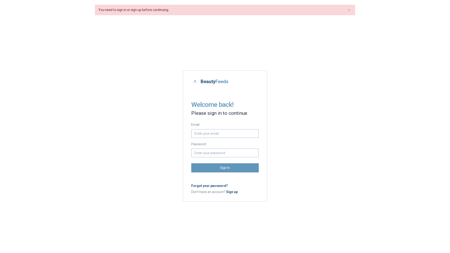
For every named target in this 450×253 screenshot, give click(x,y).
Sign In (225, 168)
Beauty (215, 81)
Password (198, 144)
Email (195, 124)
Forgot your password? (209, 186)
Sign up (232, 192)
